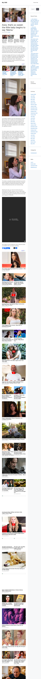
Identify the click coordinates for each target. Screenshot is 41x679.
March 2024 (33, 141)
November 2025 (34, 109)
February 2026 (34, 104)
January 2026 (33, 106)
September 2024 (34, 131)
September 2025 (34, 113)
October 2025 (33, 111)
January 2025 (33, 124)
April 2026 (33, 101)
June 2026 (33, 97)
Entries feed (33, 163)
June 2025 (33, 118)
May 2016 (33, 143)
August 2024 (33, 133)
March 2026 (33, 102)
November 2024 (34, 128)
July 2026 (33, 96)
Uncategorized (34, 152)
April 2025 (33, 121)
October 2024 (33, 130)
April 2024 (33, 140)
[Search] (37, 9)
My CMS (4, 2)
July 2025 (33, 116)
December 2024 (34, 126)
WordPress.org (34, 167)
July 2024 (33, 135)
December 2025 (34, 107)
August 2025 (33, 114)
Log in (32, 162)
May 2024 (33, 138)
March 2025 (33, 123)
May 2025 (33, 119)
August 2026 (33, 94)
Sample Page (35, 2)
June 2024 (33, 136)
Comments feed (34, 165)
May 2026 (33, 99)
